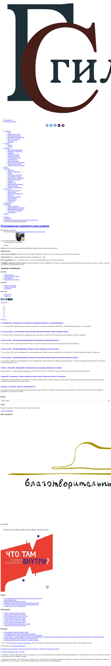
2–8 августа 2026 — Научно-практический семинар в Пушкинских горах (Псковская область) (30, 340)
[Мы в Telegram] (51, 126)
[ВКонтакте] (2, 299)
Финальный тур (9, 278)
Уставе (24, 656)
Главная (6, 217)
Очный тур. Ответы (10, 285)
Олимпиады (7, 218)
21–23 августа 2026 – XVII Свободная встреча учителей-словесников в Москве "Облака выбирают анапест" (35, 331)
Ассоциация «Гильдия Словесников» (20, 643)
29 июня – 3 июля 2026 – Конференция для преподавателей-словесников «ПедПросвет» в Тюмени (31, 367)
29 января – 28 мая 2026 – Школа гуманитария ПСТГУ (18, 386)
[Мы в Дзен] (59, 126)
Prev (2, 319)
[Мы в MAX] (55, 126)
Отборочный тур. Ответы (11, 276)
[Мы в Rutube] (63, 126)
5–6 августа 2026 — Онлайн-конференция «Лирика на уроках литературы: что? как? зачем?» (30, 349)
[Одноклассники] (4, 299)
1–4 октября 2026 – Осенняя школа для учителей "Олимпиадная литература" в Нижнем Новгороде (32, 323)
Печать (6, 245)
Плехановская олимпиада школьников (25, 225)
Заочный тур (8, 288)
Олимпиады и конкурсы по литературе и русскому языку (21, 220)
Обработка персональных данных (49, 649)
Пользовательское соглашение (10, 649)
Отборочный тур (9, 275)
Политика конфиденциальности (29, 649)
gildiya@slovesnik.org (19, 646)
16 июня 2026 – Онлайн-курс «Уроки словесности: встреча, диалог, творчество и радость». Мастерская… (33, 376)
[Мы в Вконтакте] (47, 126)
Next (5, 319)
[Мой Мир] (7, 299)
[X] (9, 299)
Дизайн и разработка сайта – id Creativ (13, 652)
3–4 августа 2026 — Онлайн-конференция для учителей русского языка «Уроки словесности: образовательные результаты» (39, 357)
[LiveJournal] (11, 299)
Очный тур (7, 296)
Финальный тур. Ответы (11, 279)
